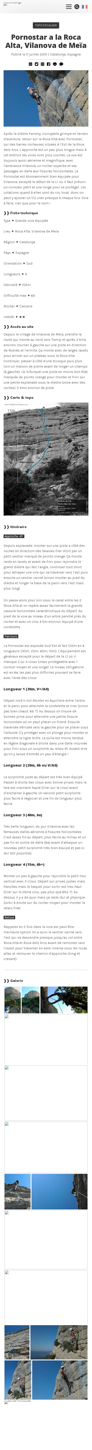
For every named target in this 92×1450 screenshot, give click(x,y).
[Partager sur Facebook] (48, 64)
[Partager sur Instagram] (42, 64)
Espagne (74, 54)
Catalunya (58, 54)
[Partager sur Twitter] (36, 64)
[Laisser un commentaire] (61, 64)
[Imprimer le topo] (55, 64)
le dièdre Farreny (27, 134)
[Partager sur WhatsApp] (30, 64)
